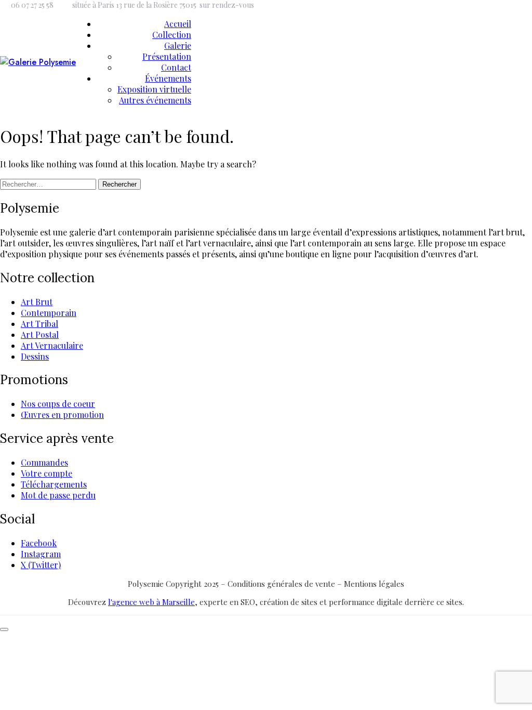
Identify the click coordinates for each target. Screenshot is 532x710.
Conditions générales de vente (282, 583)
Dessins (35, 356)
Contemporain (48, 312)
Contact (176, 67)
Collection (171, 34)
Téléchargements (54, 484)
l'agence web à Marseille (151, 602)
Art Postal (40, 334)
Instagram (41, 553)
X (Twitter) (41, 564)
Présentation (166, 56)
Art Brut (36, 301)
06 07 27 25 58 (32, 5)
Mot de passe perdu (58, 495)
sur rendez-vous (227, 5)
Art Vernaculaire (52, 345)
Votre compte (46, 473)
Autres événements (155, 100)
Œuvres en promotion (62, 414)
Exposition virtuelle (154, 89)
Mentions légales (374, 583)
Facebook (39, 542)
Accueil (177, 23)
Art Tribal (39, 323)
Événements (168, 78)
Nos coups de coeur (58, 403)
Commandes (44, 462)
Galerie (177, 45)
